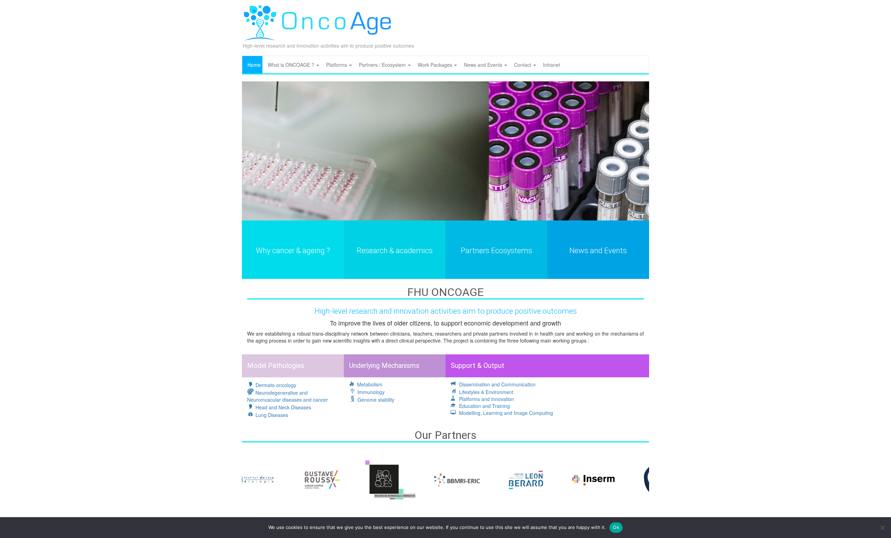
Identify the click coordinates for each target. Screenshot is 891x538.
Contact (523, 64)
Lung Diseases (271, 414)
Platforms (337, 64)
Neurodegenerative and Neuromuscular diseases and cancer (287, 396)
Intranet (551, 64)
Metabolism (369, 384)
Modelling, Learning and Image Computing (505, 412)
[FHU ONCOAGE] (341, 22)
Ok (616, 527)
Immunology (370, 391)
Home (254, 64)
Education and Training (484, 405)
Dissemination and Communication (497, 384)
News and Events (484, 64)
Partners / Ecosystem (383, 64)
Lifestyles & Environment (485, 391)
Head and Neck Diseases (282, 407)
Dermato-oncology (275, 385)
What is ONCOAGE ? (292, 64)
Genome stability (375, 399)
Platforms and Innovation (486, 398)
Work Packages (436, 64)
